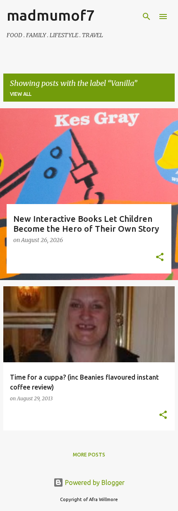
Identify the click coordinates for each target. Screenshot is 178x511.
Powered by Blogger (94, 482)
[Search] (147, 16)
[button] (160, 258)
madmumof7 (50, 15)
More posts (89, 454)
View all (20, 94)
